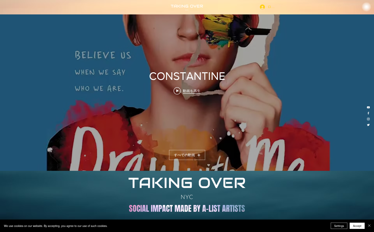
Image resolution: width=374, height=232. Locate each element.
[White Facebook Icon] (368, 113)
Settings (339, 226)
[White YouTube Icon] (368, 107)
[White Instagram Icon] (368, 119)
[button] (366, 7)
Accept (357, 226)
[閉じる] (369, 226)
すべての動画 (184, 155)
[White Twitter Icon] (368, 125)
